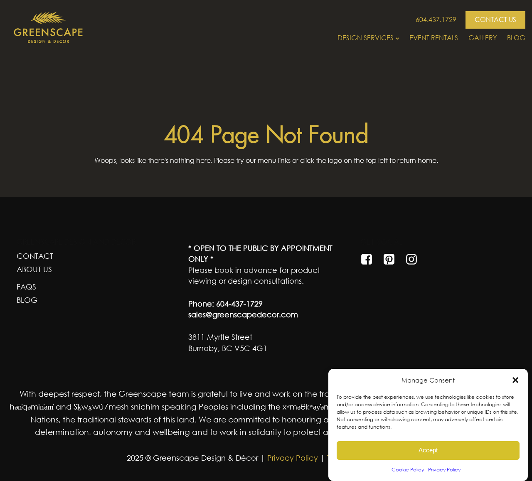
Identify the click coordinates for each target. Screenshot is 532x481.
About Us (34, 269)
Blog (516, 38)
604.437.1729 (436, 19)
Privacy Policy (444, 469)
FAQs (26, 286)
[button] (515, 380)
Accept (428, 450)
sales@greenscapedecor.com (243, 314)
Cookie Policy (408, 469)
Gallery (482, 38)
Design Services (365, 38)
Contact (35, 255)
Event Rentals (433, 38)
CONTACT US (495, 19)
